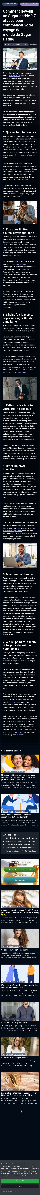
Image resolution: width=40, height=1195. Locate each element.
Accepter (20, 1181)
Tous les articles (10, 4)
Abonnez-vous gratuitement (20, 869)
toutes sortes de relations (16, 264)
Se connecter (20, 880)
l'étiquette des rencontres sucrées (16, 299)
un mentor (16, 702)
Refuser (20, 1186)
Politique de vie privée (9, 1191)
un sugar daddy (14, 76)
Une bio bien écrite (10, 503)
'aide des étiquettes (20, 194)
